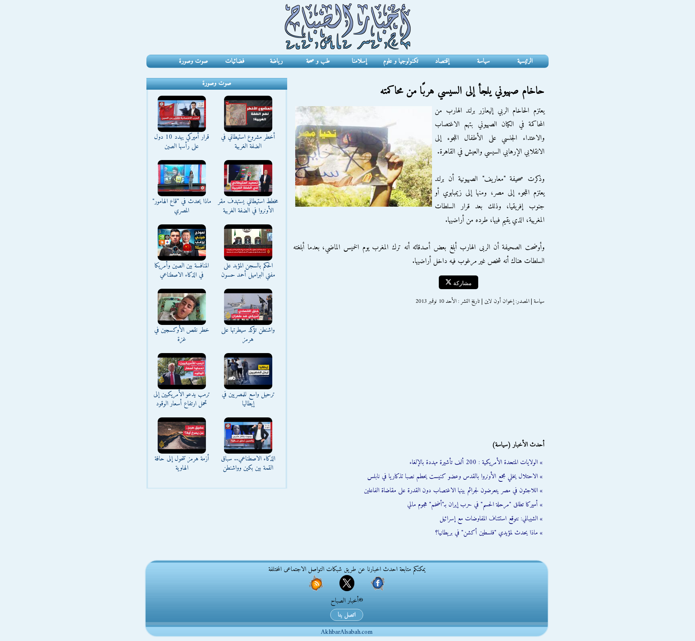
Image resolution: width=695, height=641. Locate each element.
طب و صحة (318, 61)
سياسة (483, 61)
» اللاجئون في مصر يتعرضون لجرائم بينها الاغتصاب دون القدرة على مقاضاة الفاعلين (453, 490)
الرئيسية (525, 61)
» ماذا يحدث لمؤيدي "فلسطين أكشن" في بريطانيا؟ (489, 532)
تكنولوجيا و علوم (400, 61)
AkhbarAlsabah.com (346, 632)
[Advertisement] (417, 372)
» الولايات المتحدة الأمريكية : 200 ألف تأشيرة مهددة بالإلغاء (476, 462)
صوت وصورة (193, 61)
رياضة (276, 61)
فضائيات (235, 61)
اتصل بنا (347, 614)
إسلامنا (359, 61)
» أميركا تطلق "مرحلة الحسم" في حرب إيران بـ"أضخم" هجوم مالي (475, 504)
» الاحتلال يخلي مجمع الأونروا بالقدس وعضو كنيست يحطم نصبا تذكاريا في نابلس (455, 476)
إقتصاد (442, 61)
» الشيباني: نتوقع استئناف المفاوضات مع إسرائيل (491, 518)
